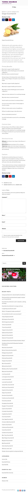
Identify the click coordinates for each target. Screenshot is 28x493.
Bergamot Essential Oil (7, 440)
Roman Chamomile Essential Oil (9, 350)
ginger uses (19, 184)
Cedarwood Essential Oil (7, 427)
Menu (14, 7)
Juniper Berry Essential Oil (8, 384)
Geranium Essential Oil (7, 395)
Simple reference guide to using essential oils (12, 451)
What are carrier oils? (7, 448)
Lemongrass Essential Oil (8, 376)
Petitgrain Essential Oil (7, 352)
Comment (4, 197)
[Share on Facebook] (3, 19)
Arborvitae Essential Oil (7, 446)
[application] (14, 274)
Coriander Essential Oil (7, 411)
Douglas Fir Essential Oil (7, 406)
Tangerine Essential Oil (7, 330)
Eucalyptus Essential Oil (7, 403)
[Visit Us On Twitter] (18, 491)
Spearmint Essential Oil (7, 335)
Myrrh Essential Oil (6, 363)
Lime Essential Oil (6, 374)
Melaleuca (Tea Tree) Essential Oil (9, 368)
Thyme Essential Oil (6, 327)
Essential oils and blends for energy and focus (12, 306)
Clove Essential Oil (6, 416)
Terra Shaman (9, 2)
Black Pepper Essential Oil (8, 438)
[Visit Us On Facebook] (24, 491)
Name (3, 215)
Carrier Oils (4, 459)
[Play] (3, 280)
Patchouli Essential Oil (7, 358)
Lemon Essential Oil (6, 379)
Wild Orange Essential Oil (8, 322)
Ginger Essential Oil (9, 184)
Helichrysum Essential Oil (8, 387)
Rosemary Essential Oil (7, 347)
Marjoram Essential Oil (7, 371)
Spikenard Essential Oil (7, 332)
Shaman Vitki (15, 11)
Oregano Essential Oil (7, 360)
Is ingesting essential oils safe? (9, 308)
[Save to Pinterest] (10, 19)
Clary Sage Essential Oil (7, 419)
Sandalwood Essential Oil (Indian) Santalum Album (13, 340)
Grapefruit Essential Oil (7, 390)
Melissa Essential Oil (6, 366)
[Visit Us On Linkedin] (22, 491)
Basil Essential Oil (6, 443)
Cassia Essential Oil (6, 430)
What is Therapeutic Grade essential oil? (11, 311)
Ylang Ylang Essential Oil (7, 316)
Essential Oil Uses (6, 462)
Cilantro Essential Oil (7, 424)
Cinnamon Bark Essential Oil (8, 422)
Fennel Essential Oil (6, 400)
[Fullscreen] (24, 280)
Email (3, 222)
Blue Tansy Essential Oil (7, 435)
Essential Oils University (7, 472)
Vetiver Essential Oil (6, 324)
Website (4, 228)
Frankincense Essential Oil (8, 398)
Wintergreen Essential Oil (8, 319)
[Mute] (22, 280)
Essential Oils (8, 182)
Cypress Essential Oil (7, 408)
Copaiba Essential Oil (7, 414)
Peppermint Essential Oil (7, 355)
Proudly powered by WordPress (8, 489)
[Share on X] (6, 19)
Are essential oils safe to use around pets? (11, 314)
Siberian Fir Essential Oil (7, 338)
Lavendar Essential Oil (7, 382)
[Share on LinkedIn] (13, 19)
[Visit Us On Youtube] (20, 491)
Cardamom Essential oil (7, 432)
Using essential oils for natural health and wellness (13, 294)
